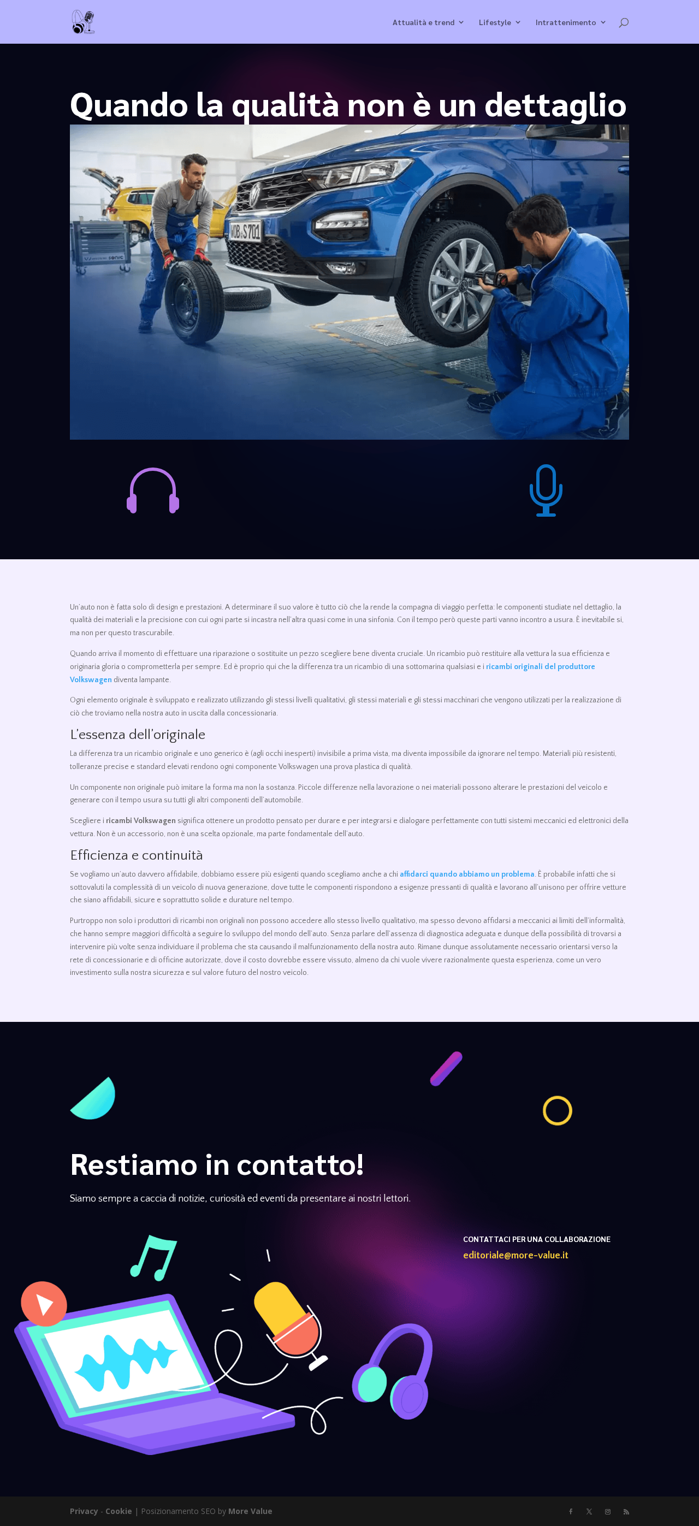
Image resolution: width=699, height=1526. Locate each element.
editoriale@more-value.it (515, 1255)
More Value (250, 1511)
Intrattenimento (566, 22)
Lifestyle (495, 22)
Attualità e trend (423, 22)
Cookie (118, 1511)
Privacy (84, 1511)
